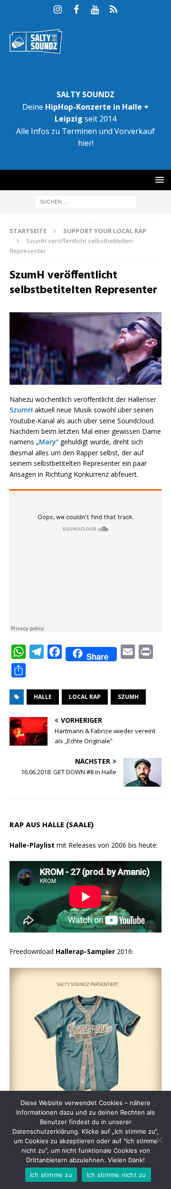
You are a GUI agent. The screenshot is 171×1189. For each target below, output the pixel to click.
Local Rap (85, 697)
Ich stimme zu (51, 1175)
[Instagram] (57, 9)
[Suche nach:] (86, 201)
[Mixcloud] (113, 9)
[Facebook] (76, 9)
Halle (43, 697)
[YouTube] (94, 9)
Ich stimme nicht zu (116, 1175)
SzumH (21, 409)
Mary (47, 441)
